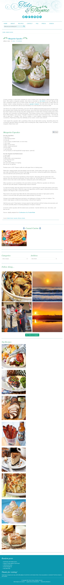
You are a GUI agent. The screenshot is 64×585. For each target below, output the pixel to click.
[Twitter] (23, 17)
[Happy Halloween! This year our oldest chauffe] (17, 317)
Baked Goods (9, 32)
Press (44, 23)
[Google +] (29, 17)
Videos (51, 23)
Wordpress (48, 581)
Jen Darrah (22, 581)
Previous (4, 239)
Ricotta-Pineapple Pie (7, 566)
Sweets (23, 218)
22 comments (19, 41)
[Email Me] (37, 17)
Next (24, 239)
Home (5, 23)
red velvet (42, 101)
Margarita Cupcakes (15, 38)
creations (36, 104)
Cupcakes (15, 218)
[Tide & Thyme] (27, 13)
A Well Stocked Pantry (7, 565)
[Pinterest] (32, 17)
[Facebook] (26, 17)
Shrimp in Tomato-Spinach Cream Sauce (11, 563)
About (13, 23)
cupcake (31, 104)
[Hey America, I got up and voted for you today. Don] (47, 286)
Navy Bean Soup (6, 568)
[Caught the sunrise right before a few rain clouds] (47, 317)
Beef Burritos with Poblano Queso (10, 561)
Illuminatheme (36, 581)
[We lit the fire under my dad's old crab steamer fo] (17, 286)
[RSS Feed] (40, 17)
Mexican (20, 218)
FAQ (37, 23)
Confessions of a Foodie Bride (27, 212)
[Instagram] (35, 17)
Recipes (21, 23)
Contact (30, 23)
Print (55, 132)
